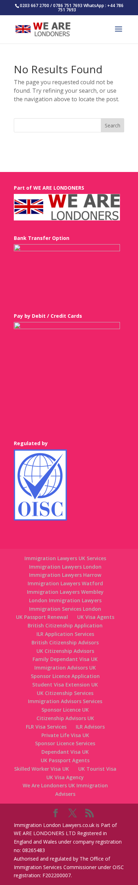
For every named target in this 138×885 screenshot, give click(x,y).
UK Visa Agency (65, 777)
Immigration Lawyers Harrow (65, 574)
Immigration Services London (65, 608)
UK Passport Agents (65, 760)
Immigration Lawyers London (65, 566)
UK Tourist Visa (97, 768)
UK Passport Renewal (42, 617)
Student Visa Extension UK (65, 684)
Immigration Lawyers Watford (65, 583)
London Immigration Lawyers (65, 600)
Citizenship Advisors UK (65, 718)
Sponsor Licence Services (65, 743)
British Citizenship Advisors (65, 642)
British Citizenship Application (65, 625)
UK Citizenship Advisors (65, 651)
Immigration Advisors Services (65, 701)
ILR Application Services (65, 634)
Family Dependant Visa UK (65, 659)
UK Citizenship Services (65, 693)
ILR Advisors (90, 726)
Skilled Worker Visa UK (41, 768)
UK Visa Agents (95, 617)
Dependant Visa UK (65, 751)
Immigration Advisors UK (65, 667)
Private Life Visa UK (65, 735)
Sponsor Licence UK (65, 709)
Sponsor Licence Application (65, 676)
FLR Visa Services (46, 726)
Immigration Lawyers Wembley (65, 591)
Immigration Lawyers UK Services (65, 558)
